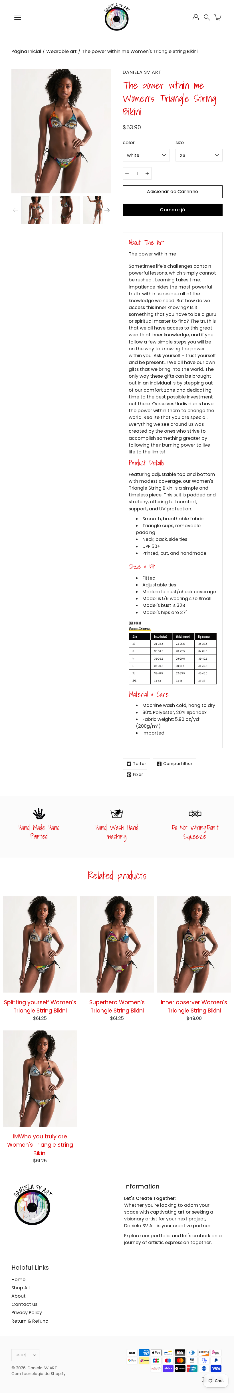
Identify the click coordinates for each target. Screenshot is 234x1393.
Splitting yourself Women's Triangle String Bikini (40, 1006)
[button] (207, 17)
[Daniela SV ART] (117, 17)
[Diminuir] (127, 173)
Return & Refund (30, 1321)
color (129, 142)
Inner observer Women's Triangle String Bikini (194, 1006)
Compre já (172, 209)
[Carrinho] (218, 17)
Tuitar (139, 763)
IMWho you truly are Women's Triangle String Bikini (40, 1144)
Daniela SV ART (42, 1368)
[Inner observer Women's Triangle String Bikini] (194, 944)
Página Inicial (26, 51)
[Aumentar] (147, 173)
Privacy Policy (26, 1312)
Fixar (138, 774)
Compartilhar (178, 763)
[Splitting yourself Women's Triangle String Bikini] (40, 944)
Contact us (24, 1304)
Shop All (20, 1287)
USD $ (21, 1355)
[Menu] (17, 17)
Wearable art (61, 51)
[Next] (107, 210)
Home (18, 1279)
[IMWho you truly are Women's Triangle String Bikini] (40, 1078)
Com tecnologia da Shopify (38, 1373)
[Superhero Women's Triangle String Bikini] (117, 944)
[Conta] (195, 17)
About (18, 1296)
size (179, 142)
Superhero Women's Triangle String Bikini (117, 1006)
